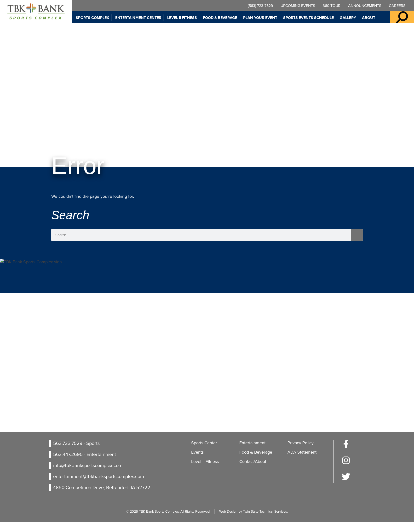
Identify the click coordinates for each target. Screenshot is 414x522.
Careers (397, 5)
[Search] (357, 235)
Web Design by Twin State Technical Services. (253, 511)
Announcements (364, 5)
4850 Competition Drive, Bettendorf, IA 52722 (101, 487)
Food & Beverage (220, 17)
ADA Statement (302, 452)
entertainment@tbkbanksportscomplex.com (98, 476)
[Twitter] (346, 479)
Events (197, 452)
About (368, 17)
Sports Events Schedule (308, 17)
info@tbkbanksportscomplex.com (87, 465)
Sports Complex (92, 17)
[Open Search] (402, 17)
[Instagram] (346, 463)
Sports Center (204, 443)
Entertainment (252, 443)
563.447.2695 (68, 454)
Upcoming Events (298, 5)
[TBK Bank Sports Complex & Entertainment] (36, 11)
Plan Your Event (260, 17)
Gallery (348, 17)
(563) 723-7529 (260, 5)
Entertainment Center (138, 17)
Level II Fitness (182, 17)
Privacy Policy (301, 443)
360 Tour (331, 5)
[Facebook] (346, 447)
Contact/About (252, 461)
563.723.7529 (67, 443)
